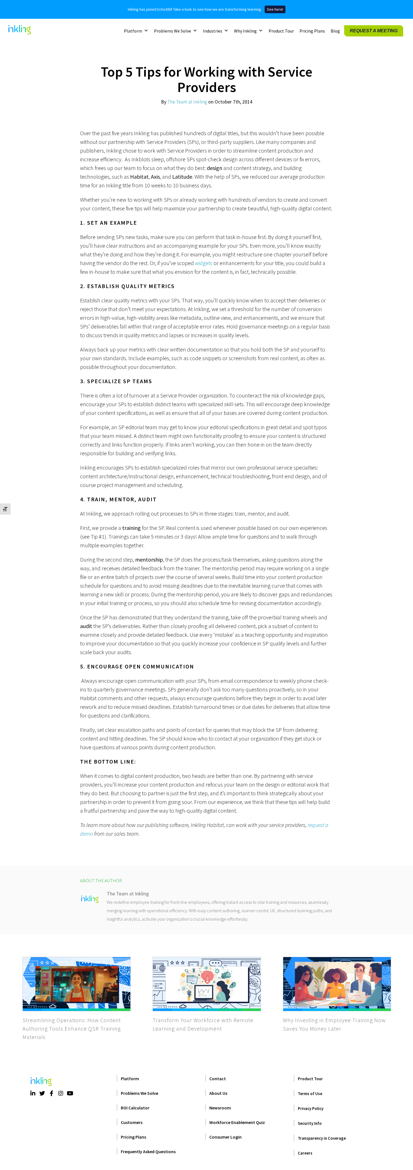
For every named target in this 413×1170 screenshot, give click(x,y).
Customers (131, 1122)
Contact (217, 1078)
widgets (203, 262)
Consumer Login (225, 1137)
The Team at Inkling (187, 102)
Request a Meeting (374, 30)
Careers (305, 1153)
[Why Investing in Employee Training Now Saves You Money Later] (337, 984)
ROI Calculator (135, 1108)
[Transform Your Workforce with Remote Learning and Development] (207, 984)
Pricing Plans (312, 30)
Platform (133, 30)
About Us (218, 1093)
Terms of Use (310, 1093)
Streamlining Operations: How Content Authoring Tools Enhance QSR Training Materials (71, 1028)
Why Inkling (245, 30)
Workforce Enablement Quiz (237, 1122)
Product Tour (281, 30)
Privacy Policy (310, 1108)
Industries (212, 30)
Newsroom (220, 1108)
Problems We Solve (172, 30)
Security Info (310, 1123)
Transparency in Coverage (322, 1138)
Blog (335, 30)
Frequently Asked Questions (148, 1151)
